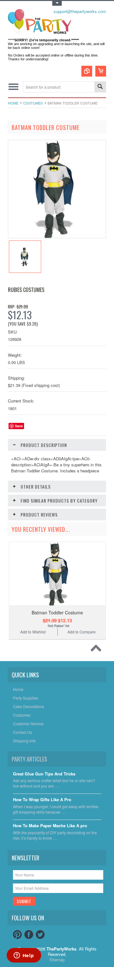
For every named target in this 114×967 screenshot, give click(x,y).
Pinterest (17, 934)
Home (13, 102)
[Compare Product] (86, 71)
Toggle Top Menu (57, 3)
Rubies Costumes (26, 290)
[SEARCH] (100, 87)
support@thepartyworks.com (80, 11)
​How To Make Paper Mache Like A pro (50, 825)
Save (19, 425)
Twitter (40, 934)
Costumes (33, 102)
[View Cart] (100, 71)
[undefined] (57, 236)
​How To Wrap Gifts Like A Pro (42, 799)
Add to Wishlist (33, 631)
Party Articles (29, 759)
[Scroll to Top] (97, 650)
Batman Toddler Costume (57, 612)
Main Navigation (13, 86)
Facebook (28, 934)
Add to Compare (81, 631)
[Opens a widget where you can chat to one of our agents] (23, 956)
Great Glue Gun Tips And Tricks (44, 774)
